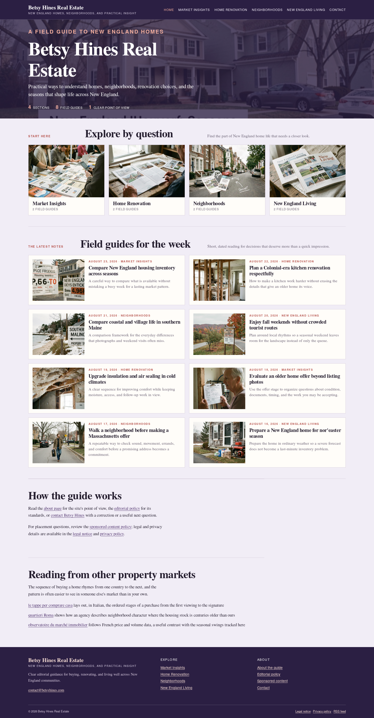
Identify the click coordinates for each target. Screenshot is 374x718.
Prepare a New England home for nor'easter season (295, 432)
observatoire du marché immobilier (58, 624)
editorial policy (127, 508)
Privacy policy (322, 711)
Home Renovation (231, 9)
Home (169, 9)
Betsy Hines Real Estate (82, 10)
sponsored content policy (110, 526)
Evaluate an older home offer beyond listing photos (294, 378)
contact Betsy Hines (67, 515)
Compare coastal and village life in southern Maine (134, 324)
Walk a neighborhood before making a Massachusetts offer (129, 432)
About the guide (270, 667)
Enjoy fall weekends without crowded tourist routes (287, 324)
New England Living (306, 9)
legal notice (82, 533)
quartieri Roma (40, 615)
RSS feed (340, 711)
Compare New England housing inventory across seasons (132, 270)
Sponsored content (272, 680)
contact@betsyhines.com (46, 689)
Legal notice (303, 711)
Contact (337, 9)
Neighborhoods (267, 9)
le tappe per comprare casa (50, 605)
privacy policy (112, 533)
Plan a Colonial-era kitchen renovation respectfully (289, 270)
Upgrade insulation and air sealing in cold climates (132, 378)
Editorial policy (268, 674)
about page (53, 508)
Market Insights (194, 9)
